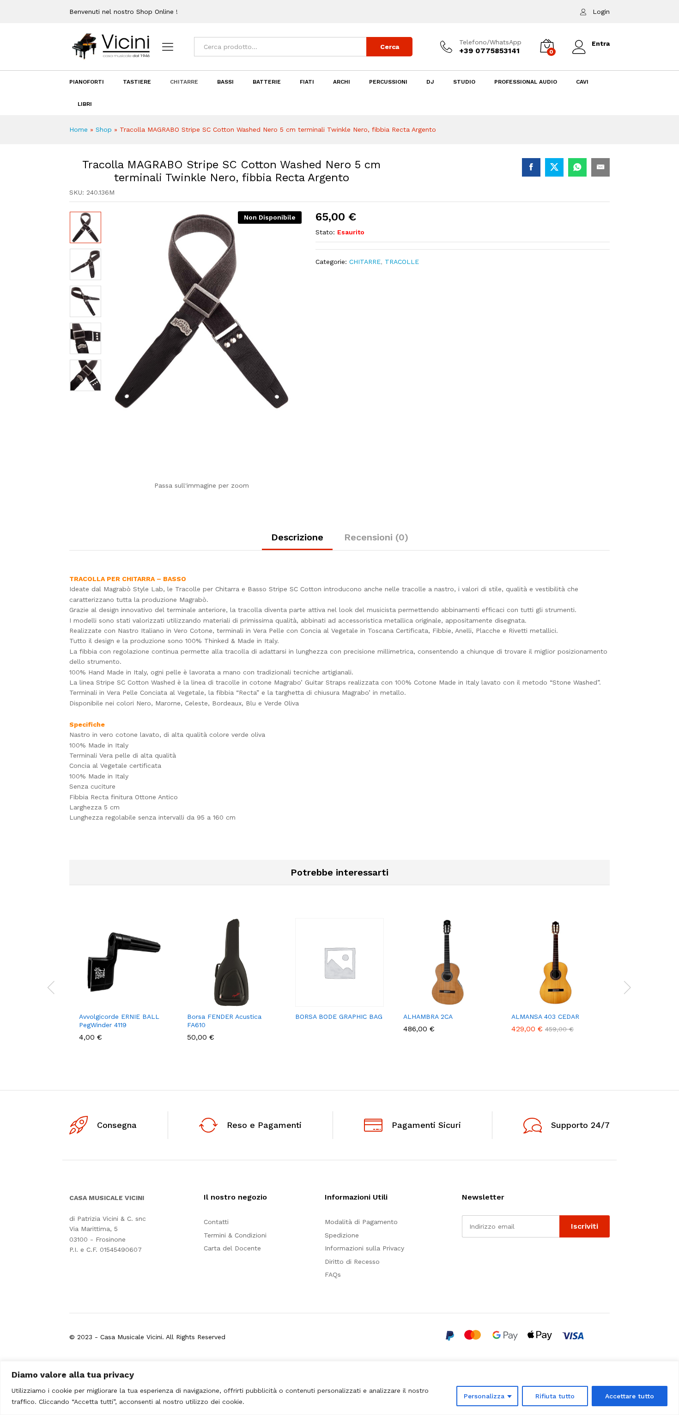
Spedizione (342, 1235)
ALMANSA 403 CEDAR (545, 1016)
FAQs (333, 1274)
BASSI (225, 82)
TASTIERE (137, 82)
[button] (91, 1001)
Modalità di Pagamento (361, 1221)
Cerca (389, 46)
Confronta (155, 1001)
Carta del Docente (232, 1248)
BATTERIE (267, 82)
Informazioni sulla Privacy (364, 1248)
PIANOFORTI (86, 82)
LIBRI (85, 104)
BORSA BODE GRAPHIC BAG (338, 1016)
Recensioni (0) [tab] (376, 537)
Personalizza (484, 1396)
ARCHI (341, 82)
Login (601, 11)
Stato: (325, 232)
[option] (85, 227)
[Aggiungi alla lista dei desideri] (134, 1001)
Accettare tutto (629, 1396)
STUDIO (464, 82)
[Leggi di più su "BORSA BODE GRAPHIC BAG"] (307, 1001)
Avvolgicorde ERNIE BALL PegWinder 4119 (119, 1021)
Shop (104, 129)
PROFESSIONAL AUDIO (525, 82)
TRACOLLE (402, 261)
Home (78, 129)
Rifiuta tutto (555, 1396)
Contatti (216, 1221)
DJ (430, 82)
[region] (339, 1388)
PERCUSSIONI (388, 82)
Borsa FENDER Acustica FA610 (224, 1021)
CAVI (582, 82)
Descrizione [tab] (297, 537)
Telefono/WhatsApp (490, 42)
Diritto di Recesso (352, 1261)
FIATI (307, 82)
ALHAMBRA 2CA (428, 1016)
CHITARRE (184, 82)
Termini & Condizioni (235, 1235)
